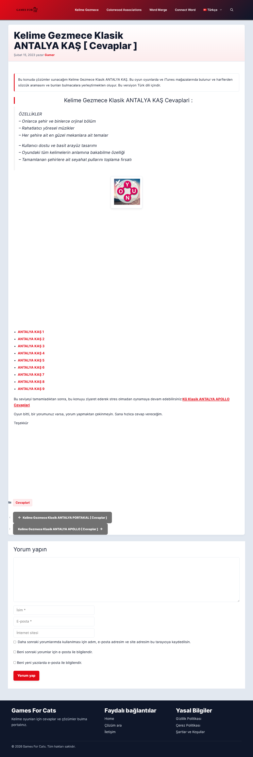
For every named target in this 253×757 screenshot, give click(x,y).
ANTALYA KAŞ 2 (31, 339)
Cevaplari (23, 502)
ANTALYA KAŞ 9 (31, 389)
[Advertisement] (126, 239)
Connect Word (185, 10)
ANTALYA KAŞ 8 (31, 382)
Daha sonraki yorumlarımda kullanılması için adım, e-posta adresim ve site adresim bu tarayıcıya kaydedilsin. (104, 642)
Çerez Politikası (188, 725)
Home (109, 719)
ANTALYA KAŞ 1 (31, 332)
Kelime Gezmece (87, 10)
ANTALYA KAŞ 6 (31, 367)
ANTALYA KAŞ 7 (31, 375)
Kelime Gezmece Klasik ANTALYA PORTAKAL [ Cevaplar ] (65, 517)
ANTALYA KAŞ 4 (31, 353)
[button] (231, 10)
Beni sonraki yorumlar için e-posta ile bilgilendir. (55, 652)
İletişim (110, 732)
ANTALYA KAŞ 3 (31, 346)
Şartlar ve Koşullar (190, 732)
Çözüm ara (113, 725)
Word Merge (158, 10)
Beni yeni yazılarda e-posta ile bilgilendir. (49, 663)
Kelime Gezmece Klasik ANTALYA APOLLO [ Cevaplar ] (58, 529)
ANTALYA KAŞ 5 (31, 360)
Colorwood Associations (124, 10)
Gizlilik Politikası (188, 719)
